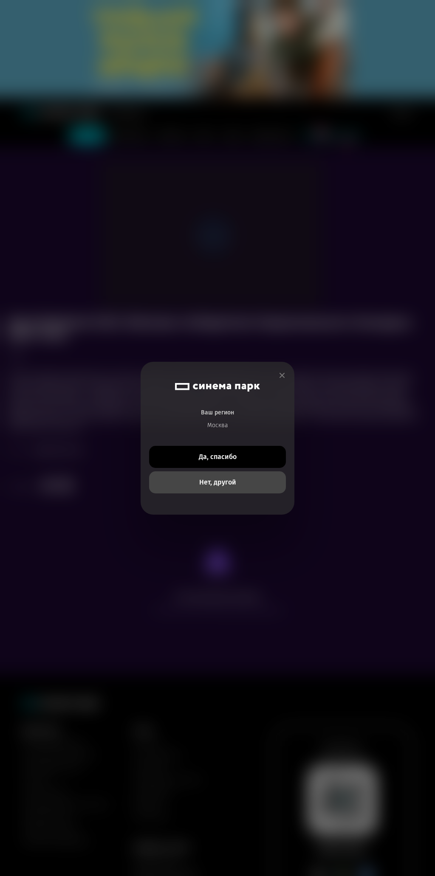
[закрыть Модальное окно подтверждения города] (282, 376)
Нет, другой (217, 482)
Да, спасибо (218, 457)
